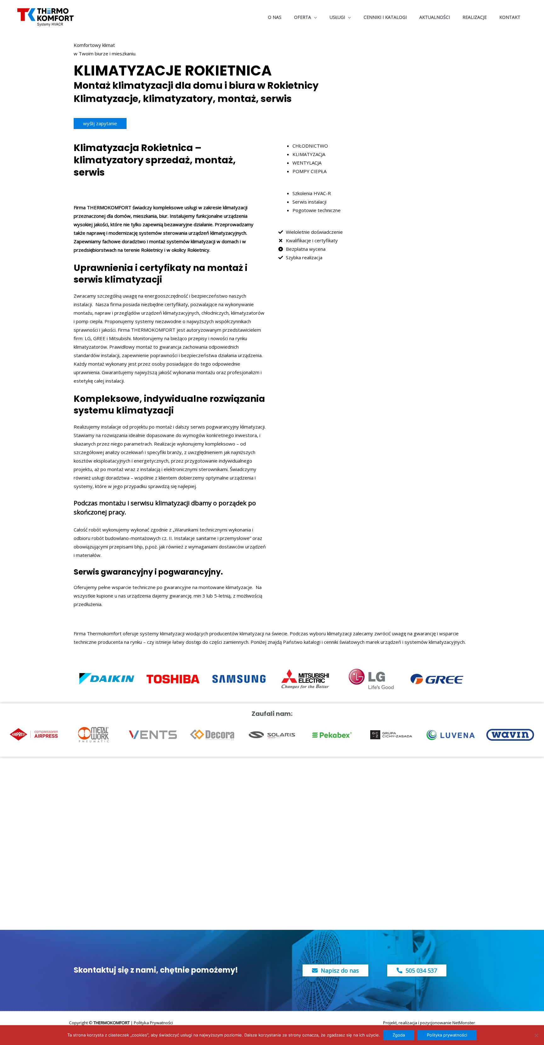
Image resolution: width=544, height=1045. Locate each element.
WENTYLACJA (306, 163)
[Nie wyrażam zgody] (536, 1035)
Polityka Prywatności (153, 1022)
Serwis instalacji (309, 202)
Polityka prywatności (447, 1034)
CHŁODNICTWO (310, 146)
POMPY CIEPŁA (309, 171)
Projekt (390, 1022)
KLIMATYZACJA (308, 154)
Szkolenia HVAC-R (311, 193)
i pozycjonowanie (434, 1022)
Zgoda (399, 1034)
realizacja (408, 1022)
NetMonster (463, 1022)
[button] (314, 17)
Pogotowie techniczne (316, 210)
